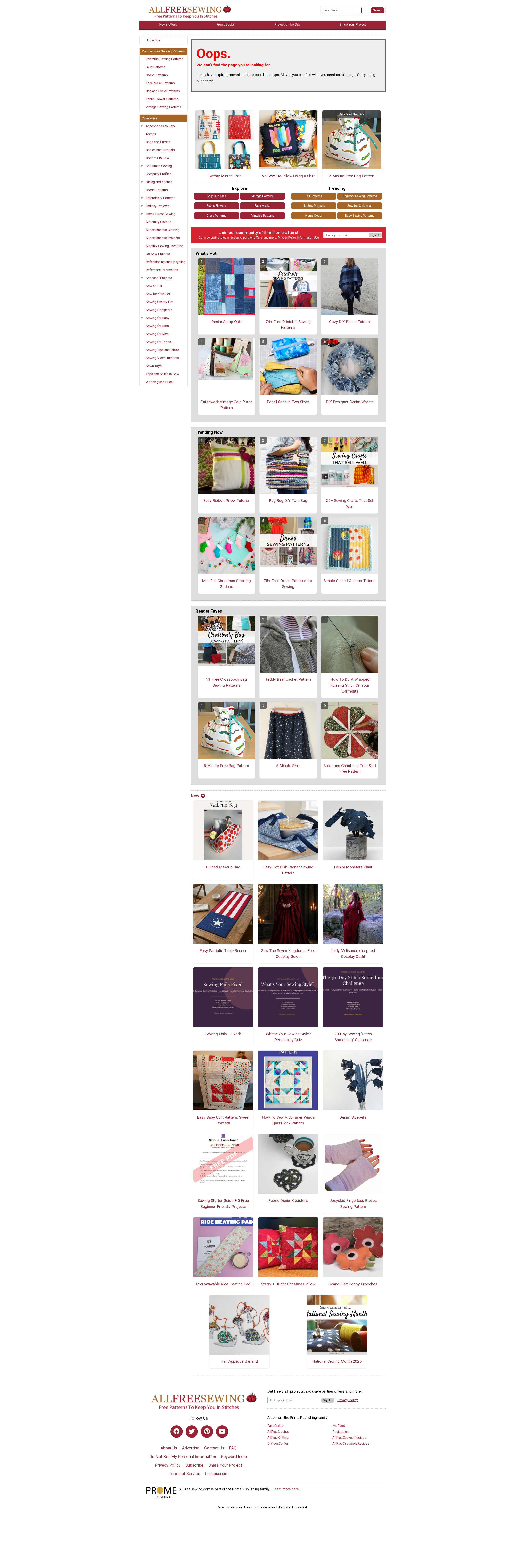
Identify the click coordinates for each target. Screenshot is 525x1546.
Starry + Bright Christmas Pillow (288, 1284)
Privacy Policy (287, 238)
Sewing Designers (159, 310)
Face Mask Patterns (160, 83)
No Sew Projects (158, 254)
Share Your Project (225, 1465)
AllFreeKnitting (278, 1438)
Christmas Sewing (159, 166)
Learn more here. (286, 1489)
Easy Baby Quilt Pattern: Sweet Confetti (223, 1120)
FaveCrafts (275, 1426)
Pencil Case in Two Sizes (288, 401)
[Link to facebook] (176, 1431)
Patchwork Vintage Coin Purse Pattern (226, 404)
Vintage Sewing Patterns (163, 107)
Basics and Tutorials (160, 150)
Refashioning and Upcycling (165, 262)
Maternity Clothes (158, 222)
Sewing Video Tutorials (162, 358)
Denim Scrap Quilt (226, 321)
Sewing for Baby (157, 318)
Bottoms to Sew (157, 158)
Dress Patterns (157, 75)
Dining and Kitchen (159, 182)
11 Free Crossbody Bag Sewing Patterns (226, 682)
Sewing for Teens (158, 342)
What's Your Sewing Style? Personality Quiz (288, 1036)
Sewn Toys (154, 366)
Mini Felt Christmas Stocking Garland (226, 583)
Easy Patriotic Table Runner (223, 950)
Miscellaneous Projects (163, 238)
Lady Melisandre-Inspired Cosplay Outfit (353, 953)
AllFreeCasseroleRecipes (350, 1444)
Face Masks (262, 206)
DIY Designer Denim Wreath (350, 401)
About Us (169, 1448)
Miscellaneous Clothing (162, 230)
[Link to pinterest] (207, 1431)
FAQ (232, 1448)
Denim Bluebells (353, 1117)
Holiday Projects (158, 206)
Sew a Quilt (154, 286)
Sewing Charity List (159, 302)
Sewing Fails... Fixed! (223, 1033)
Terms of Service (184, 1473)
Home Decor (313, 215)
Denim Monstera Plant (353, 867)
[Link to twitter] (192, 1431)
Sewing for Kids (157, 326)
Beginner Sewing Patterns (360, 196)
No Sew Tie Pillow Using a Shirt (288, 175)
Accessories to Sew (160, 126)
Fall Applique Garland (239, 1361)
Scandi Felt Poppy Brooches (353, 1284)
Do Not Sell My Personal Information (182, 1456)
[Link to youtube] (222, 1431)
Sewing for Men (157, 334)
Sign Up (375, 235)
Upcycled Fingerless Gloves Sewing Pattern (353, 1203)
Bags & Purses (216, 196)
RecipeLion (340, 1432)
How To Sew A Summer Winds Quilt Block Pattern (288, 1120)
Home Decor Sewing (160, 214)
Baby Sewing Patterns (359, 215)
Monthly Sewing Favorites (164, 246)
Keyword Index (234, 1456)
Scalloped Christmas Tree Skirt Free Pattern (349, 768)
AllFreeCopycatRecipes (349, 1438)
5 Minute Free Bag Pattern (351, 175)
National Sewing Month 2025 (337, 1361)
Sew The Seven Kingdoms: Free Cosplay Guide (288, 953)
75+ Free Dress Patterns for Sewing (288, 583)
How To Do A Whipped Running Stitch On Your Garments (350, 685)
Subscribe (153, 40)
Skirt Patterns (155, 67)
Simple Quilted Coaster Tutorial (349, 580)
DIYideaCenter (277, 1444)
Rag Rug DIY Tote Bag (288, 500)
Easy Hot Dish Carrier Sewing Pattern (288, 870)
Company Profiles (158, 174)
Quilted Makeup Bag (223, 867)
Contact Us (214, 1448)
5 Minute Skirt (288, 765)
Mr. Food (338, 1426)
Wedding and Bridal (159, 382)
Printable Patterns (262, 215)
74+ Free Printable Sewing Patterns (288, 324)
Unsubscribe (216, 1473)
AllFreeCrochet (278, 1432)
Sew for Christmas (359, 206)
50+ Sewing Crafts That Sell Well (350, 503)
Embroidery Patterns (160, 198)
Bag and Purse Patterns (163, 91)
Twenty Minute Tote (224, 175)
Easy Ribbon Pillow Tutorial (226, 500)
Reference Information (162, 270)
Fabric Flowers (216, 206)
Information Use (308, 238)
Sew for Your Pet (158, 294)
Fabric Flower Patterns (162, 99)
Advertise (190, 1448)
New (195, 795)
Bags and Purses (158, 142)
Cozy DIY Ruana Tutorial (350, 321)
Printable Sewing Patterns (164, 59)
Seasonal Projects (159, 278)
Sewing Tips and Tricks (162, 350)
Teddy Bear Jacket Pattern (288, 679)
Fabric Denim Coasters (288, 1200)
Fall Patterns (314, 196)
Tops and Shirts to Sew (162, 374)
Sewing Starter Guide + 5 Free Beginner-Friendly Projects (223, 1203)
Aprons (151, 134)
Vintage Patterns (262, 196)
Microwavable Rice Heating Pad (223, 1284)
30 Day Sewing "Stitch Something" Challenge (353, 1036)
